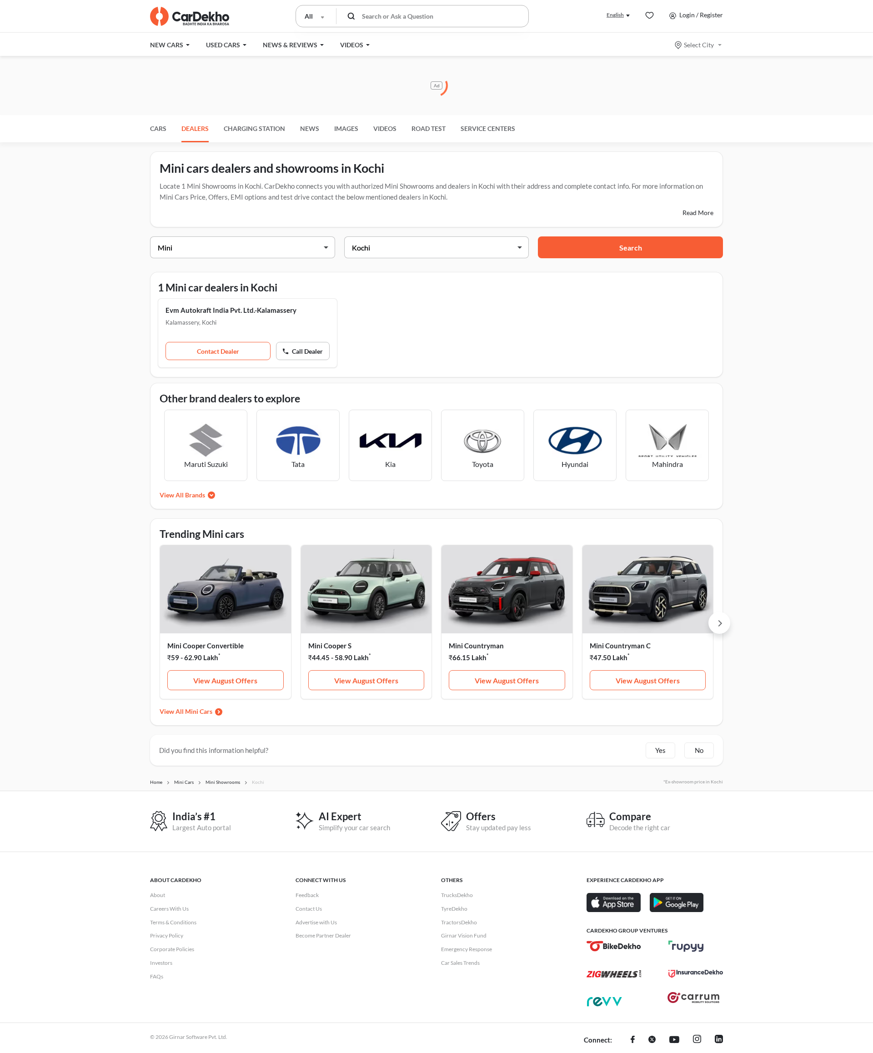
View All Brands (182, 495)
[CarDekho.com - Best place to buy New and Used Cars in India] (189, 16)
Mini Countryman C (620, 646)
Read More (697, 212)
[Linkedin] (719, 1040)
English (615, 14)
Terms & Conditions (173, 922)
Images (346, 128)
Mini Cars (198, 711)
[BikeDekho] (614, 946)
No (699, 750)
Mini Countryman (476, 646)
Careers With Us (169, 908)
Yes (660, 750)
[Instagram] (697, 1040)
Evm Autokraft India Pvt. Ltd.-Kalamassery (231, 310)
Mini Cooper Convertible (205, 646)
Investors (161, 962)
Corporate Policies (172, 949)
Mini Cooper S (329, 646)
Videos (384, 128)
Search (630, 247)
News (309, 128)
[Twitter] (652, 1040)
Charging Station (254, 128)
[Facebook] (633, 1040)
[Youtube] (674, 1040)
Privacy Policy (166, 935)
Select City (699, 45)
